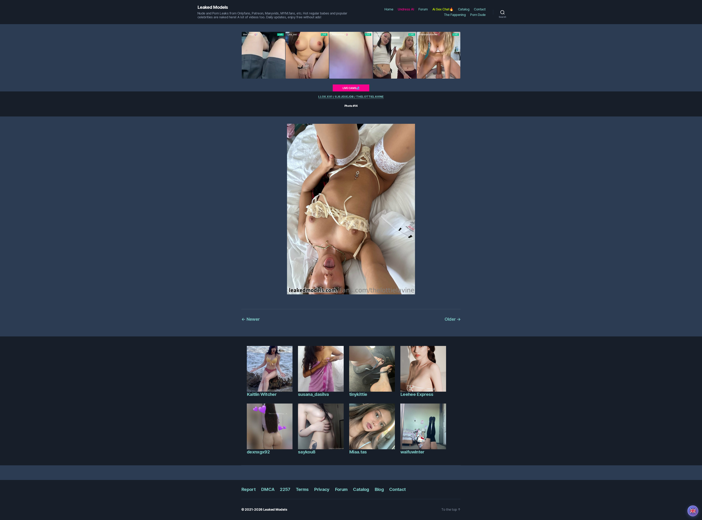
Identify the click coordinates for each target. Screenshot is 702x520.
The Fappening (455, 15)
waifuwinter (412, 452)
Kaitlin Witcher (262, 394)
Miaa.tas (358, 452)
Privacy (321, 489)
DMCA (267, 489)
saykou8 (306, 452)
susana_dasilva (313, 394)
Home (388, 9)
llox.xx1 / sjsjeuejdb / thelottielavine (351, 96)
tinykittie (358, 394)
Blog (379, 489)
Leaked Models (212, 7)
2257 (285, 489)
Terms (302, 489)
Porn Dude (478, 15)
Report (248, 489)
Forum (423, 9)
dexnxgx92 (258, 452)
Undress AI (406, 9)
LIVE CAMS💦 (351, 88)
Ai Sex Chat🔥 (442, 9)
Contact (480, 9)
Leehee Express (416, 394)
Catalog (463, 9)
